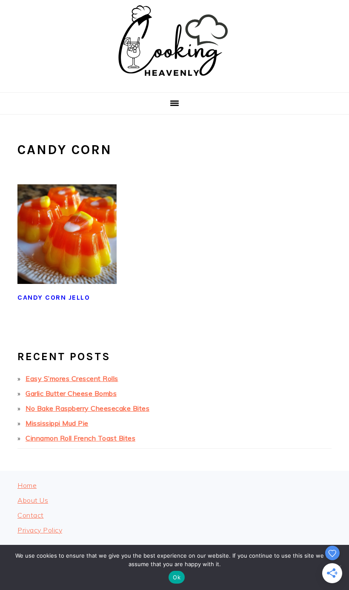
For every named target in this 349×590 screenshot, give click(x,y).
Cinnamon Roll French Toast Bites (80, 438)
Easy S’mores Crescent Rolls (72, 378)
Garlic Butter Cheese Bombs (71, 393)
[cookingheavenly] (174, 82)
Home (27, 485)
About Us (32, 500)
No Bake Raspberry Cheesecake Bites (87, 408)
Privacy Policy (39, 530)
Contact (30, 515)
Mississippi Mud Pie (57, 423)
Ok (176, 577)
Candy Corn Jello (53, 297)
